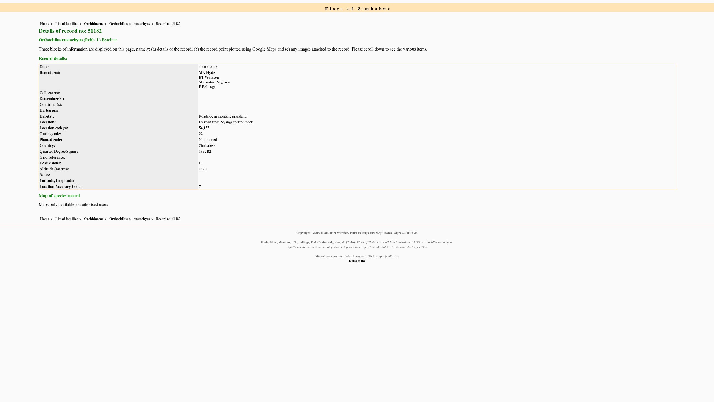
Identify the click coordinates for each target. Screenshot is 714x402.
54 (201, 128)
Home (44, 23)
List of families (66, 23)
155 (206, 128)
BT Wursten (209, 77)
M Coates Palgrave (214, 82)
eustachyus (142, 23)
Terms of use (357, 261)
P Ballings (207, 87)
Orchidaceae (93, 23)
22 (201, 134)
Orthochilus (118, 23)
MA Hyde (207, 72)
